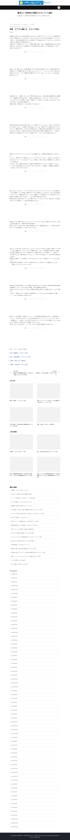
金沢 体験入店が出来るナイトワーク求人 (47, 451)
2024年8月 (14, 648)
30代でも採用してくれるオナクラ (20, 517)
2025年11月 (14, 589)
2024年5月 (14, 659)
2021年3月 (14, 807)
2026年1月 (14, 582)
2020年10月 (14, 827)
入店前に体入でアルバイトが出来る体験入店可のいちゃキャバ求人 (28, 552)
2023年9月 (14, 691)
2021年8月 (14, 788)
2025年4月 (14, 617)
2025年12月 (14, 585)
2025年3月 (14, 621)
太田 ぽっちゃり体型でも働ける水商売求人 (22, 529)
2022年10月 (14, 733)
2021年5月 (14, 799)
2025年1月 (14, 628)
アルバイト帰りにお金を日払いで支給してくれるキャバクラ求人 (27, 513)
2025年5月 (14, 613)
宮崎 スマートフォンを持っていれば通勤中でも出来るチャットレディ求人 (48, 401)
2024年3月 (14, 667)
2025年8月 (14, 601)
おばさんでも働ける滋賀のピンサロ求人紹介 (22, 533)
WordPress (37, 837)
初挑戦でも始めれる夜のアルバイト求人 (21, 506)
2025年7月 (14, 605)
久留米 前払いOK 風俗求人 (18, 361)
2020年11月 (14, 823)
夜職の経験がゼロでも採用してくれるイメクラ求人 (24, 525)
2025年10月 (14, 593)
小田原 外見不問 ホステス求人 (19, 364)
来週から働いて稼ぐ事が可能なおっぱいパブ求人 (23, 548)
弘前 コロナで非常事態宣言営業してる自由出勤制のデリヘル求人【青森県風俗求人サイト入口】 (48, 475)
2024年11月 (14, 636)
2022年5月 (14, 753)
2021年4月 (14, 803)
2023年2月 (14, 718)
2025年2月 (14, 624)
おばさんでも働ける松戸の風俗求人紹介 (21, 494)
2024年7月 (14, 652)
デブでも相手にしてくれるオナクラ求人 (21, 502)
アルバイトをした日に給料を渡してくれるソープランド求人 (26, 537)
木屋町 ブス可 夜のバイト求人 (18, 451)
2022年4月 (14, 757)
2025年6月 (14, 609)
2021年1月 (14, 815)
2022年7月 (14, 745)
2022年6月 (14, 749)
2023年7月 (14, 698)
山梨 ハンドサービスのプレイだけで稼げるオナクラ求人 (26, 556)
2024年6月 (14, 655)
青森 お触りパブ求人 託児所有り (46, 424)
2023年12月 (14, 679)
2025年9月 (14, 597)
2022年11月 (14, 729)
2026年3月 (14, 574)
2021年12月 (14, 772)
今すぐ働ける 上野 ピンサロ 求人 (19, 564)
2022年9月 (14, 737)
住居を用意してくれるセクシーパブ (20, 544)
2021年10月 (14, 780)
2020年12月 (14, 819)
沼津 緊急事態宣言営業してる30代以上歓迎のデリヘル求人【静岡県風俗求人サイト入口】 (21, 474)
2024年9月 (14, 644)
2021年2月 (14, 811)
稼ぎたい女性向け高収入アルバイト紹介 (35, 12)
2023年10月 (14, 687)
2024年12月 (14, 632)
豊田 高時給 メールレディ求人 (18, 400)
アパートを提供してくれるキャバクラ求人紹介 (23, 498)
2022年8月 (14, 741)
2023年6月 (14, 702)
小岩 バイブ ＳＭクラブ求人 (18, 349)
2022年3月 (14, 761)
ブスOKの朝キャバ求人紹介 (18, 560)
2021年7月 (14, 792)
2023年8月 (14, 694)
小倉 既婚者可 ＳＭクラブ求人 (19, 353)
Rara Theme (56, 835)
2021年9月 (14, 784)
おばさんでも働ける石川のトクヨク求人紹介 (22, 541)
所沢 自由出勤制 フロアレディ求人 (20, 357)
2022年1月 (14, 768)
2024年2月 (14, 671)
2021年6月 (14, 796)
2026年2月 (14, 578)
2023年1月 (14, 722)
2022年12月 (14, 726)
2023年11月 (14, 683)
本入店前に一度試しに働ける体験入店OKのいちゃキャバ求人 (27, 510)
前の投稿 (24, 372)
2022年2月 (14, 764)
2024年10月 (14, 640)
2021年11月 (14, 776)
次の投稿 (46, 372)
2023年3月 (14, 714)
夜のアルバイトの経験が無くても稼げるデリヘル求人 (25, 521)
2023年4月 (14, 710)
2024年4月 (14, 663)
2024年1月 (14, 675)
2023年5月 (14, 706)
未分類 (11, 32)
